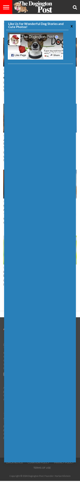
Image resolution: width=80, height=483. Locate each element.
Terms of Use (42, 467)
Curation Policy (38, 462)
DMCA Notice (14, 462)
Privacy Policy (64, 462)
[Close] (71, 26)
